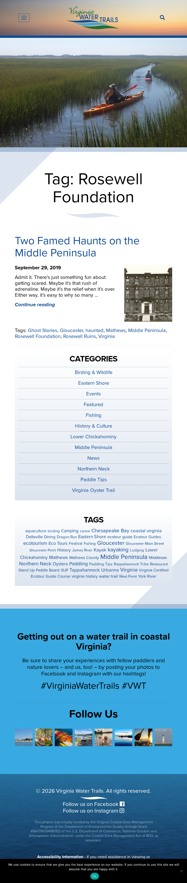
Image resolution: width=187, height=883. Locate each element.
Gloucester (71, 330)
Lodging (137, 550)
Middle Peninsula (147, 330)
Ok (95, 876)
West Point (128, 576)
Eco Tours (58, 543)
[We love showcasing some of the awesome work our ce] (84, 737)
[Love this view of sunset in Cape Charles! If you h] (123, 737)
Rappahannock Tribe (131, 564)
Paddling (78, 564)
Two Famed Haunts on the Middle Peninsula (77, 247)
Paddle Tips (94, 480)
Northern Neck (94, 469)
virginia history (85, 576)
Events (93, 394)
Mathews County (84, 557)
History (64, 550)
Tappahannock (85, 570)
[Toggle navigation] (23, 17)
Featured (93, 405)
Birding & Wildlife (93, 372)
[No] (181, 871)
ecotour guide (119, 536)
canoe (85, 531)
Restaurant (159, 564)
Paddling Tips (100, 564)
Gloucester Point (42, 550)
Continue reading (35, 305)
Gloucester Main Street (145, 543)
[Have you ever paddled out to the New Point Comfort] (163, 737)
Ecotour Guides (147, 537)
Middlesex (158, 557)
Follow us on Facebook (91, 804)
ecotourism (35, 543)
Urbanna (110, 570)
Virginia (106, 336)
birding (54, 531)
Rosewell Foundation (38, 336)
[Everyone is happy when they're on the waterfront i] (103, 737)
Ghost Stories (42, 330)
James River (82, 550)
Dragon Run (67, 537)
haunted (95, 330)
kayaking (118, 549)
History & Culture (93, 426)
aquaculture (35, 531)
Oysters (60, 564)
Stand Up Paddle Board (39, 570)
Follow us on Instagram (91, 811)
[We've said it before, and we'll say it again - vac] (44, 737)
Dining (49, 537)
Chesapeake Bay (110, 531)
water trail (108, 576)
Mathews (116, 330)
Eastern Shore (93, 383)
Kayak (100, 550)
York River (147, 576)
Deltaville (34, 536)
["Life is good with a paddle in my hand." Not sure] (143, 737)
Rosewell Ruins (79, 336)
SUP (64, 570)
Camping (69, 531)
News (93, 458)
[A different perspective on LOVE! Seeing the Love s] (24, 737)
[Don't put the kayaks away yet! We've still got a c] (64, 737)
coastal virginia (146, 531)
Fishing (93, 415)
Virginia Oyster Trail (93, 490)
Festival (75, 543)
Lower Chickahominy (93, 437)
